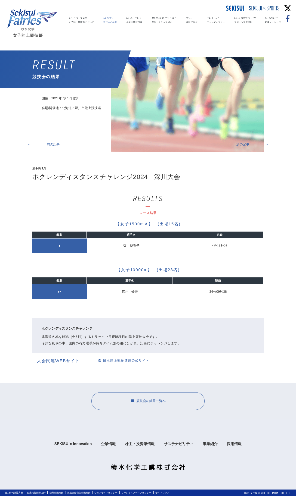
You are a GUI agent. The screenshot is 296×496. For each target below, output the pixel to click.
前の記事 (53, 144)
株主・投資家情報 (140, 444)
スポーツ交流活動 (245, 19)
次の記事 (242, 144)
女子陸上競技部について (81, 19)
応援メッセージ (273, 19)
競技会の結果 (110, 19)
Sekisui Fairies (33, 18)
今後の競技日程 (134, 19)
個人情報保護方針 (14, 492)
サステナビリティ (179, 444)
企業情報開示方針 (36, 492)
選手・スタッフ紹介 (164, 19)
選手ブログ (191, 19)
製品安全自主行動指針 (78, 492)
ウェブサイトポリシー (105, 492)
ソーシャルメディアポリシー (136, 492)
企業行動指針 (56, 492)
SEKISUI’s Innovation (73, 444)
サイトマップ (162, 492)
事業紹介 (210, 444)
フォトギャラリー (216, 19)
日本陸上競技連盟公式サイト (126, 360)
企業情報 (108, 444)
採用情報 (234, 444)
